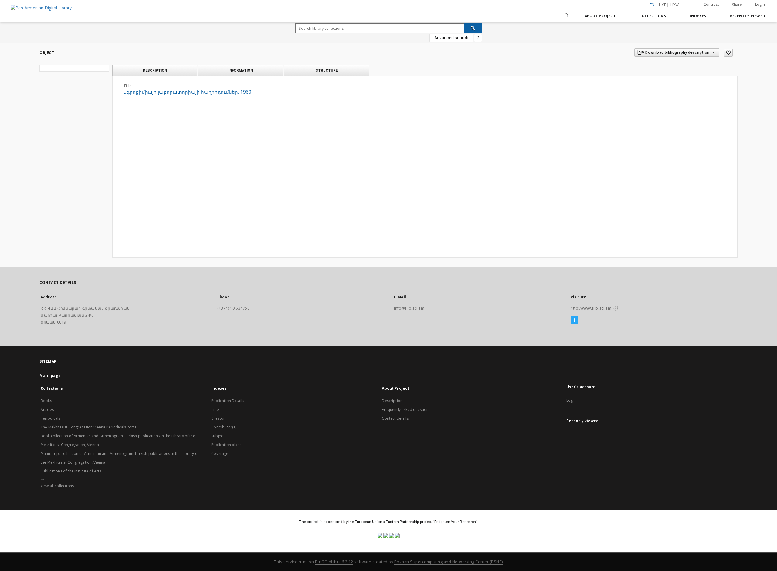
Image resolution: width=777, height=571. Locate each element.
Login (760, 4)
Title (215, 409)
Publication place (226, 444)
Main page (50, 375)
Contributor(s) (223, 427)
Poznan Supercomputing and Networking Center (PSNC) (448, 561)
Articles (47, 409)
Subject (217, 435)
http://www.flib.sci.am (591, 308)
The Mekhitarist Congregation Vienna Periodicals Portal (89, 427)
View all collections (57, 486)
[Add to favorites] (728, 53)
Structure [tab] (327, 70)
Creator (218, 418)
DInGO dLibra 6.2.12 (334, 561)
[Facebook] (574, 320)
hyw (674, 5)
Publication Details (227, 400)
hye (662, 5)
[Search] (473, 28)
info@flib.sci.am (409, 308)
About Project (600, 15)
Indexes (698, 15)
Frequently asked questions (406, 409)
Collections (652, 15)
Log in (571, 400)
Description (392, 400)
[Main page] (566, 15)
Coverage (219, 453)
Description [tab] (155, 70)
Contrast (711, 4)
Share (737, 4)
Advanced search (451, 37)
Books (46, 400)
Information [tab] (241, 70)
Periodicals (50, 418)
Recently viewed (747, 15)
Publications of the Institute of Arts (71, 471)
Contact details (395, 418)
